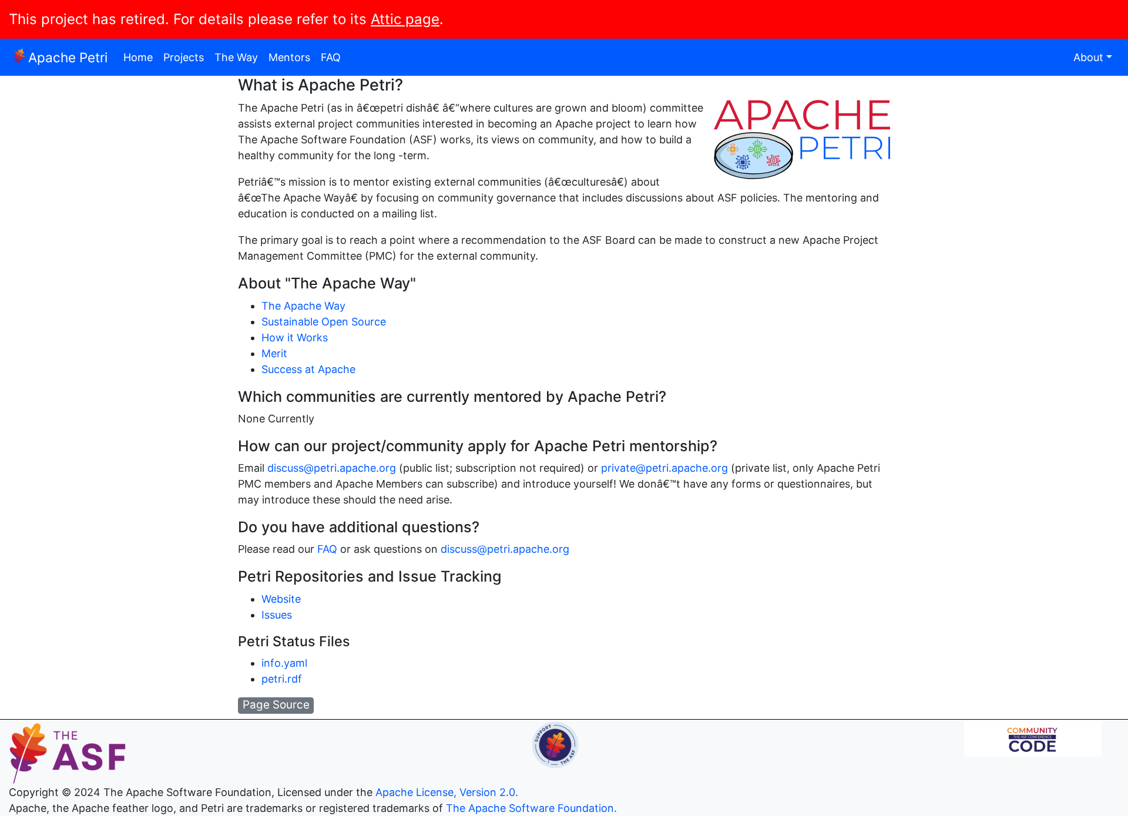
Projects (183, 57)
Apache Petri (68, 57)
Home (138, 57)
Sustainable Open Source (323, 321)
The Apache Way (303, 306)
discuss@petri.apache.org (331, 468)
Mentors (289, 57)
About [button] (1088, 57)
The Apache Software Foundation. (531, 808)
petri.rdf (281, 679)
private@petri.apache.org (664, 468)
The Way (236, 57)
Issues (276, 615)
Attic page (405, 19)
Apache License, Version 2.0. (446, 792)
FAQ (331, 57)
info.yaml (284, 663)
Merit (274, 353)
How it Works (294, 337)
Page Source (276, 704)
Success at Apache (308, 369)
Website (281, 599)
